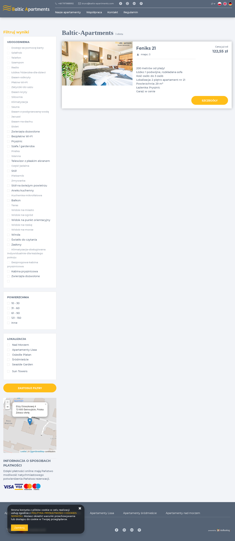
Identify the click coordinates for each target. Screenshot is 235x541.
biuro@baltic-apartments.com (98, 3)
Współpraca (94, 12)
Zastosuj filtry (30, 388)
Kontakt (112, 12)
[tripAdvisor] (135, 3)
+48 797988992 (66, 3)
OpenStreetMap (37, 451)
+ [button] (8, 402)
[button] (18, 42)
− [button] (8, 407)
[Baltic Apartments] (142, 3)
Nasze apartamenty (68, 12)
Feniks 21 (146, 48)
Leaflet (23, 451)
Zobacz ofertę (23, 412)
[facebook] (121, 3)
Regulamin (131, 12)
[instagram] (128, 3)
